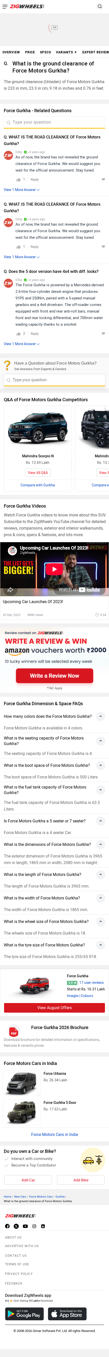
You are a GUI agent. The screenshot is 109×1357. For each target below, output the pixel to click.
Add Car (28, 1180)
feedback (14, 1283)
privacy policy (19, 1274)
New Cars (20, 1196)
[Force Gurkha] (34, 985)
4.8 (70, 983)
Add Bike (81, 1180)
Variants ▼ (66, 52)
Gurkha (60, 1196)
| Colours (86, 996)
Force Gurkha (77, 976)
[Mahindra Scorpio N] (38, 428)
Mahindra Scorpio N (38, 456)
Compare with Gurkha (38, 485)
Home (7, 1196)
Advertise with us (22, 1246)
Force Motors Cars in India (54, 1134)
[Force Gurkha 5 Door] (22, 1112)
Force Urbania (55, 1074)
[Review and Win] (54, 660)
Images (73, 996)
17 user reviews (91, 983)
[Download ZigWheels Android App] (24, 1313)
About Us (13, 1237)
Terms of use (17, 1264)
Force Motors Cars (41, 1196)
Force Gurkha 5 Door (60, 1103)
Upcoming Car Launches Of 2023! (33, 601)
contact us (16, 1255)
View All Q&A (38, 473)
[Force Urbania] (22, 1083)
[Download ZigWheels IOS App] (67, 1313)
